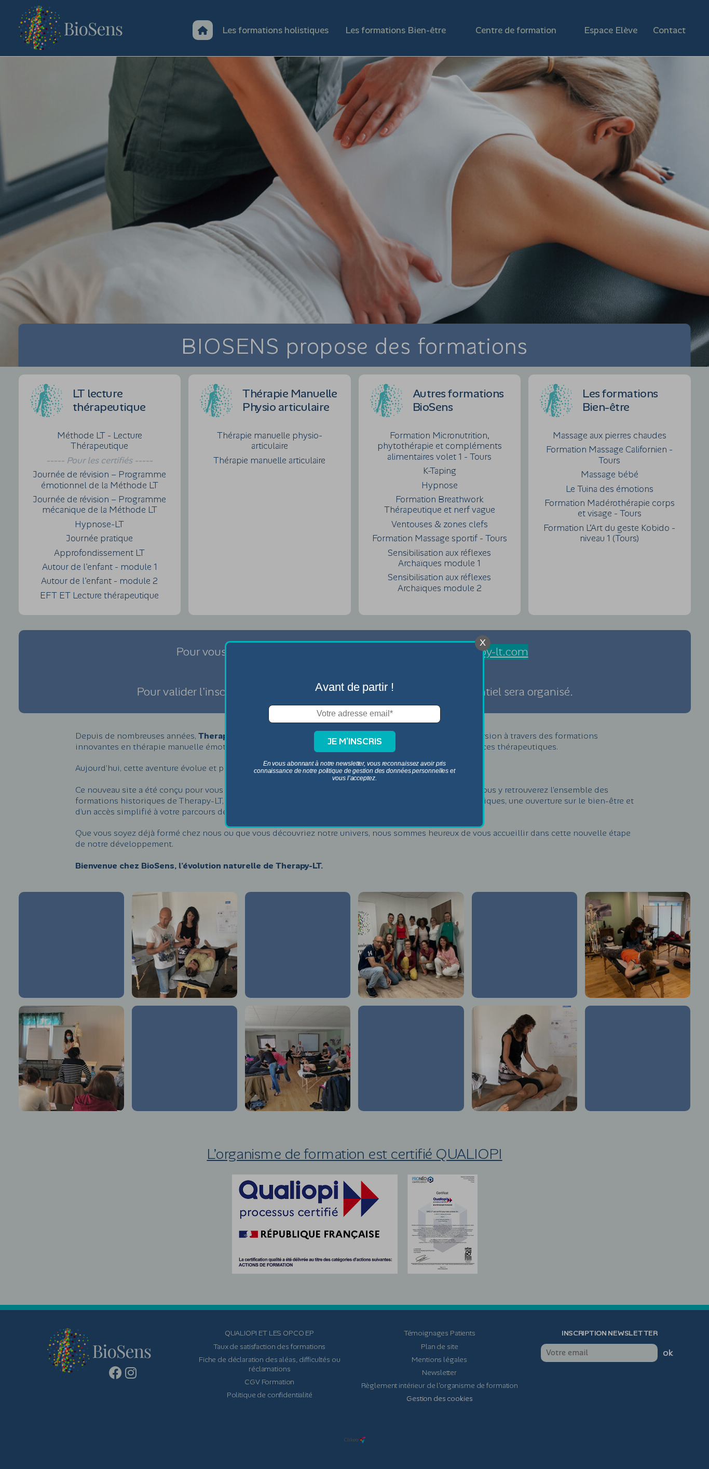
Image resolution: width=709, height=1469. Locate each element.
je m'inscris (355, 741)
